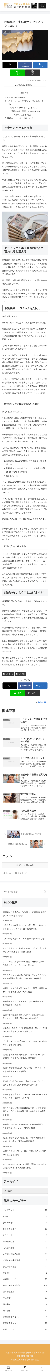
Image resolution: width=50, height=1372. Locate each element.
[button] (32, 72)
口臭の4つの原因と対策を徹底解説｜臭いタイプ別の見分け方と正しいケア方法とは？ (25, 1030)
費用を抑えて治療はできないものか (25, 111)
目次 (22, 92)
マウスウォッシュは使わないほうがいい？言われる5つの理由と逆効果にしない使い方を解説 (24, 976)
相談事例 (21, 674)
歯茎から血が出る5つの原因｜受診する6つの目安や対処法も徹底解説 (24, 1153)
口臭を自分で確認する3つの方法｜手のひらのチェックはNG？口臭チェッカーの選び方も (25, 927)
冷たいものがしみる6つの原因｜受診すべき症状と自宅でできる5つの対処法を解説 (25, 1166)
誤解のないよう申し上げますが (19, 118)
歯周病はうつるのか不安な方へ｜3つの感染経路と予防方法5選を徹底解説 (25, 914)
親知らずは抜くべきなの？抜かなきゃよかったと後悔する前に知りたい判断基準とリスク (24, 1083)
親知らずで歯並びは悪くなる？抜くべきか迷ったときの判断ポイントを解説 (24, 1069)
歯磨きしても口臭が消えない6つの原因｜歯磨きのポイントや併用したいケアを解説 (25, 990)
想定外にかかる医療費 (16, 98)
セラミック (9, 674)
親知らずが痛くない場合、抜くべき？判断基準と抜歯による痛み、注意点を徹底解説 (24, 1139)
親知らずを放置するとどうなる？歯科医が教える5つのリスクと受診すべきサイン (25, 1096)
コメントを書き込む (25, 865)
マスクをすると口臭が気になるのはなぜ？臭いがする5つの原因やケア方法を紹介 (24, 950)
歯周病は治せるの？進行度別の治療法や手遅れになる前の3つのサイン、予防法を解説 (24, 1126)
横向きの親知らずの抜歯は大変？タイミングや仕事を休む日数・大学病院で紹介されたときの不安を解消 (24, 1111)
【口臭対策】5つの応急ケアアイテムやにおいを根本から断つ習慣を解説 (25, 1043)
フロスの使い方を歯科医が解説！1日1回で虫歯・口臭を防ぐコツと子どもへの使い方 (24, 963)
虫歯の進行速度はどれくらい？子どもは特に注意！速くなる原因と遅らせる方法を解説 (23, 1016)
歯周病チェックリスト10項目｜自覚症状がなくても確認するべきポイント (24, 1003)
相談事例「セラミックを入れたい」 (23, 108)
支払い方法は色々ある (23, 115)
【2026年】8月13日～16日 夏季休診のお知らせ (23, 939)
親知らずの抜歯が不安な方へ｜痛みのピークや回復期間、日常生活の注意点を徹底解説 (24, 1056)
